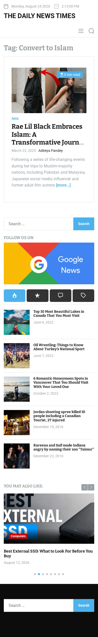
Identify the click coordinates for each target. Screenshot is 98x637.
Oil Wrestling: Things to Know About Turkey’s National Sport (59, 347)
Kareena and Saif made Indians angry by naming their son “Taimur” (63, 447)
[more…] (63, 185)
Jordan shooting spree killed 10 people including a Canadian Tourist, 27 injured (59, 416)
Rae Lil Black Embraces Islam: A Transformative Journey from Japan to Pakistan (49, 138)
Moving (66, 536)
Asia (15, 118)
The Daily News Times (39, 16)
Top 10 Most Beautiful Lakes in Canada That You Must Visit (58, 313)
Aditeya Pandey (50, 150)
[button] (84, 487)
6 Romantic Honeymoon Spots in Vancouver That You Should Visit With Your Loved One (60, 382)
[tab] (14, 295)
